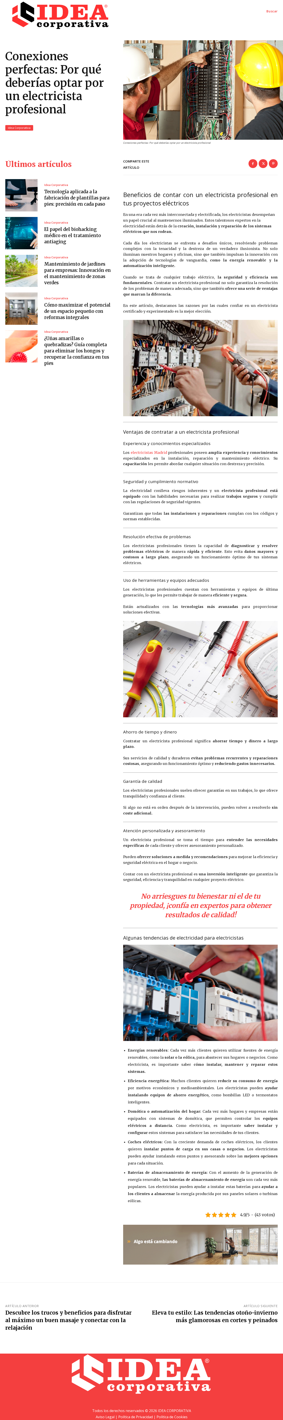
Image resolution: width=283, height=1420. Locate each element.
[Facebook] (253, 163)
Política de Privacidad (135, 1416)
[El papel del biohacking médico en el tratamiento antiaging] (21, 233)
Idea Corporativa (19, 128)
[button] (272, 11)
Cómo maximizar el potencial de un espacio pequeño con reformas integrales (77, 311)
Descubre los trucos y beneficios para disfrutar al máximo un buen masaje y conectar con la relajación (68, 1320)
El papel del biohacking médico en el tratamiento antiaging (72, 235)
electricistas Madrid (149, 452)
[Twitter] (263, 163)
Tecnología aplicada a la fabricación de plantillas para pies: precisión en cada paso (76, 198)
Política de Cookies (172, 1416)
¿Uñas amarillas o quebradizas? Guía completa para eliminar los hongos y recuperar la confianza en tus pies (76, 351)
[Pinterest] (273, 163)
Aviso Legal (105, 1416)
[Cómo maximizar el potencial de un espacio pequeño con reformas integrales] (21, 308)
